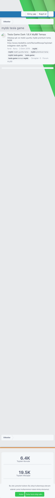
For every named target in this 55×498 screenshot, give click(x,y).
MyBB (9, 61)
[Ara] (51, 14)
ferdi (9, 48)
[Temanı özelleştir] (23, 14)
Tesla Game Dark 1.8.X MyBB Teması (26, 34)
